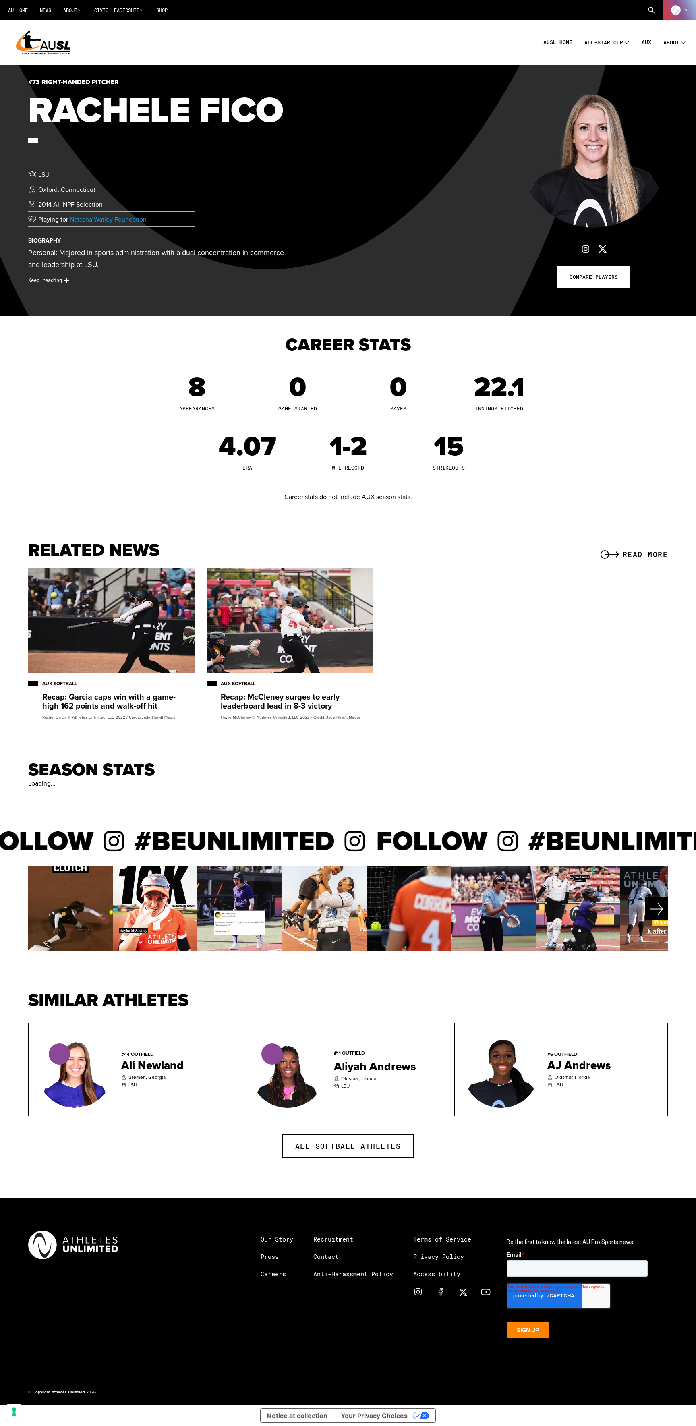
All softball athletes (348, 1146)
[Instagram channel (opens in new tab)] (418, 1291)
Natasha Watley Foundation (108, 219)
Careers (273, 1274)
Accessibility (436, 1274)
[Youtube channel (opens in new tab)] (486, 1291)
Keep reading (45, 280)
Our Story (277, 1239)
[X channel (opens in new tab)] (463, 1291)
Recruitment (333, 1239)
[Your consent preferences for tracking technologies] (14, 1412)
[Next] (636, 908)
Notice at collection (297, 1415)
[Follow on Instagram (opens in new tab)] (585, 249)
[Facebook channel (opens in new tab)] (441, 1291)
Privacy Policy (438, 1256)
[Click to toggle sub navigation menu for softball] (679, 10)
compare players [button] (594, 276)
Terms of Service (442, 1239)
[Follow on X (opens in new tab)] (603, 249)
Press (270, 1256)
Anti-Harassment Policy (353, 1274)
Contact (326, 1256)
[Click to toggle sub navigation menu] (627, 41)
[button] (651, 10)
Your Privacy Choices (374, 1415)
